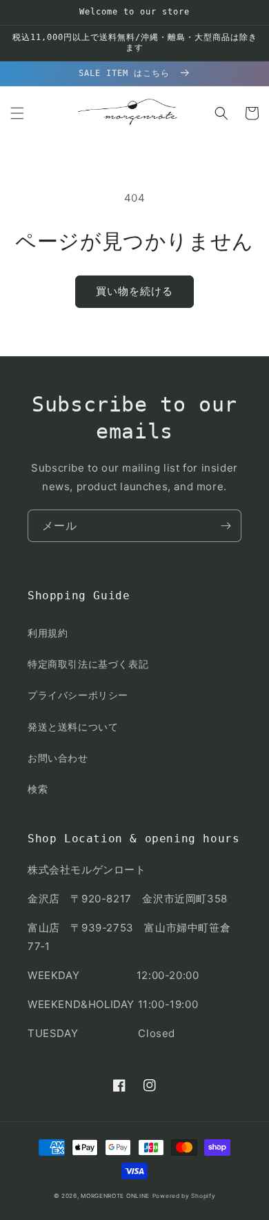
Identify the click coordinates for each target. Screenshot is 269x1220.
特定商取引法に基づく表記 (88, 664)
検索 (38, 789)
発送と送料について (73, 727)
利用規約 (48, 633)
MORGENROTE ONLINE (115, 1195)
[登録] (225, 526)
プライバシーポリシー (78, 695)
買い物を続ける (134, 291)
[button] (17, 113)
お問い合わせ (58, 758)
